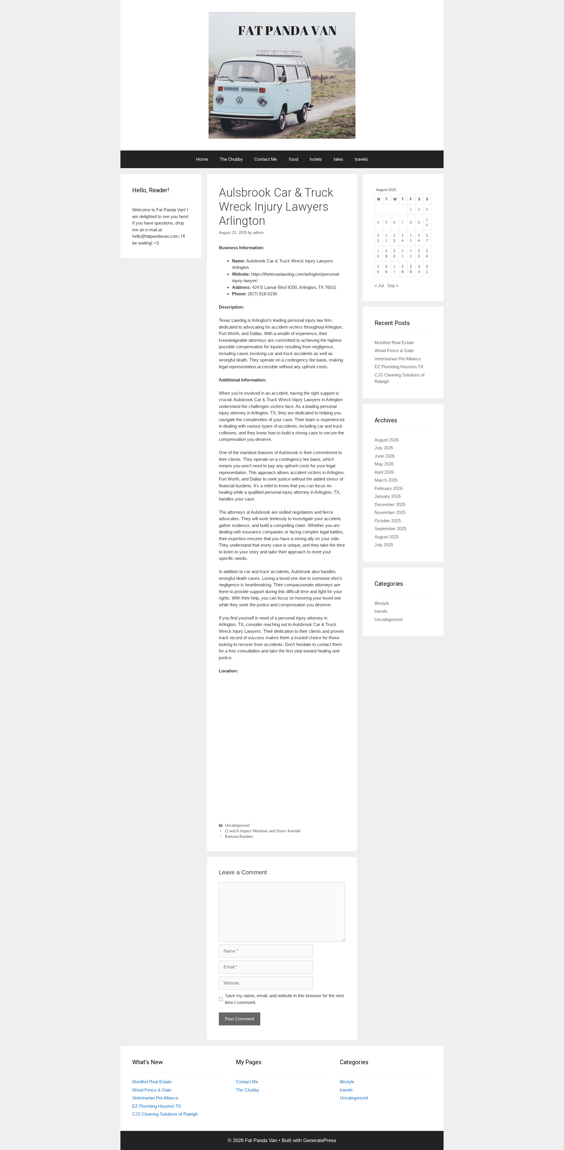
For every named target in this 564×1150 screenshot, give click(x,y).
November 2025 (390, 512)
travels (361, 159)
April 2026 (384, 472)
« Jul (379, 285)
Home (202, 159)
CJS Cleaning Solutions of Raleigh (165, 1114)
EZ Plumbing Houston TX (399, 366)
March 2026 (386, 480)
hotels (316, 159)
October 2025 (388, 520)
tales (338, 159)
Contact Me (265, 159)
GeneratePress (319, 1140)
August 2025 (387, 536)
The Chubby (231, 159)
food (293, 159)
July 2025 (384, 544)
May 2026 (384, 463)
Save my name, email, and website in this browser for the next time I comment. (284, 999)
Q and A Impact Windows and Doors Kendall (262, 831)
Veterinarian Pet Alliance (398, 358)
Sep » (392, 285)
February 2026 (388, 488)
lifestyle (382, 603)
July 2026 (384, 447)
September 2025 (390, 528)
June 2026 (385, 455)
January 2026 (388, 496)
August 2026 (387, 439)
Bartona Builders (239, 836)
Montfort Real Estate (394, 342)
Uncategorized (237, 825)
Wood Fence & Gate (394, 350)
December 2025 (390, 504)
